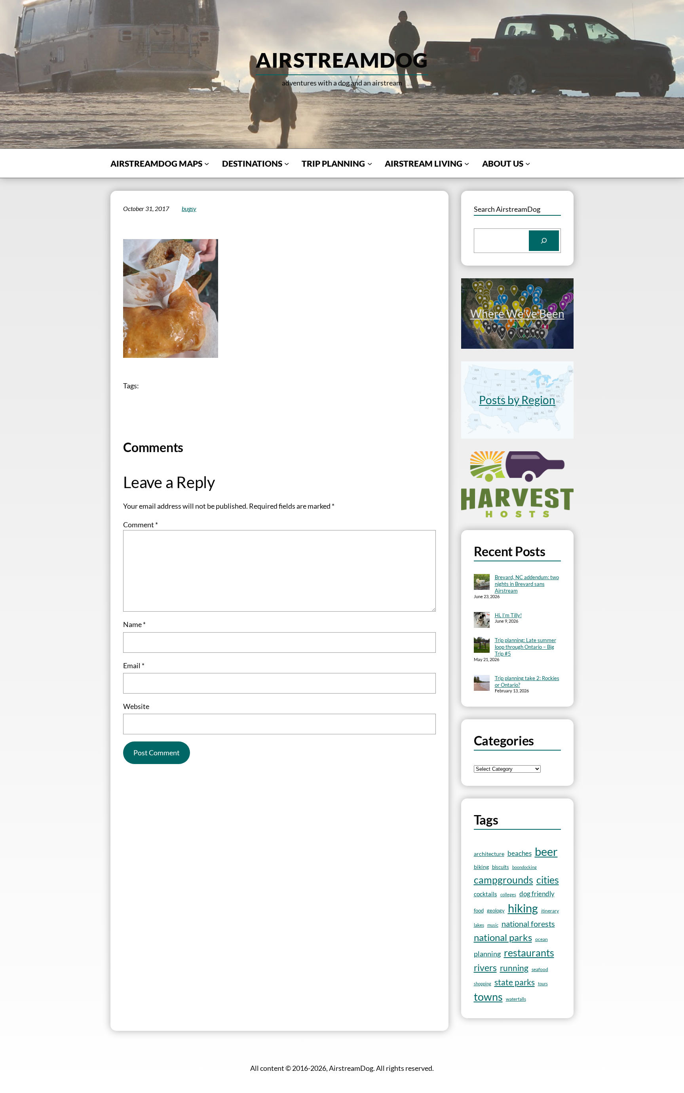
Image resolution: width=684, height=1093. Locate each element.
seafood (540, 969)
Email (133, 665)
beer (546, 851)
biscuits (500, 867)
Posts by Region (517, 400)
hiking (523, 908)
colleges (508, 894)
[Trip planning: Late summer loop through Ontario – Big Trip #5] (482, 645)
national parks (503, 937)
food (479, 910)
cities (547, 880)
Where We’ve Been (517, 313)
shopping (482, 983)
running (514, 968)
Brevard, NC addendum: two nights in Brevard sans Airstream (527, 584)
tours (543, 983)
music (492, 925)
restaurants (529, 952)
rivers (485, 967)
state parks (514, 982)
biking (481, 866)
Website (136, 706)
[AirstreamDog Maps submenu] (206, 163)
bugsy (189, 208)
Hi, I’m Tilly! (508, 615)
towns (488, 996)
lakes (479, 925)
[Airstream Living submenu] (466, 163)
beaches (519, 853)
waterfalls (516, 999)
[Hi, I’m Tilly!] (482, 620)
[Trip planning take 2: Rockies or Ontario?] (482, 683)
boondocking (524, 867)
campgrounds (503, 880)
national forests (528, 923)
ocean (541, 939)
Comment (140, 524)
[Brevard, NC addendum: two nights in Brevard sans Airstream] (482, 582)
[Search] (544, 240)
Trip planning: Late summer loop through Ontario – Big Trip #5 (525, 647)
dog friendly (537, 894)
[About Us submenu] (527, 163)
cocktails (485, 893)
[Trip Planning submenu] (369, 163)
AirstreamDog (342, 60)
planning (487, 954)
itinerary (550, 911)
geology (496, 910)
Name (134, 624)
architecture (489, 853)
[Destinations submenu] (286, 163)
